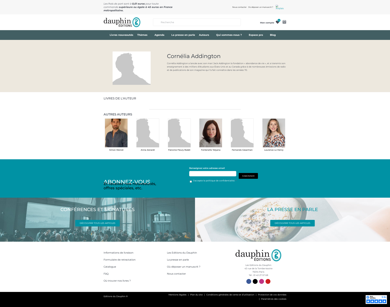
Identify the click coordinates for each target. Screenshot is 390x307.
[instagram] (261, 281)
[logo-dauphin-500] (122, 18)
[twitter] (255, 281)
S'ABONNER (248, 176)
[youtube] (268, 281)
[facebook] (248, 281)
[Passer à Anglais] (279, 7)
